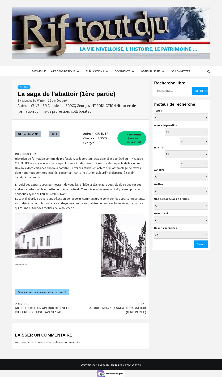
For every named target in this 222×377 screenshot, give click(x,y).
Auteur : (159, 169)
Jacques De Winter (34, 100)
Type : (158, 110)
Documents (122, 71)
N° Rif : (158, 147)
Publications (95, 71)
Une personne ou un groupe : (172, 199)
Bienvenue (39, 71)
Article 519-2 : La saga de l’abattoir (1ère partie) (117, 308)
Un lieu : (159, 184)
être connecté (36, 342)
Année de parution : (166, 125)
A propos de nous (63, 71)
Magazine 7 (117, 364)
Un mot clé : (161, 213)
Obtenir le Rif (150, 71)
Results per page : (165, 228)
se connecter (180, 71)
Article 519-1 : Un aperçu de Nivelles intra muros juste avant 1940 (44, 308)
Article (24, 87)
